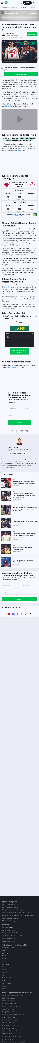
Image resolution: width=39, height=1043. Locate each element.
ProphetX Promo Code (9, 1017)
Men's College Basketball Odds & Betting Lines (16, 912)
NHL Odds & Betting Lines (10, 921)
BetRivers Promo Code (9, 1033)
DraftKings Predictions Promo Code (13, 1014)
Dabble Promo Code (8, 1039)
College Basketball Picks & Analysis (13, 935)
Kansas (4, 980)
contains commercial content (13, 459)
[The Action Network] (6, 2)
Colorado (5, 961)
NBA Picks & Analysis (8, 930)
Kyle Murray (10, 33)
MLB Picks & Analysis (8, 938)
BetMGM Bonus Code (8, 998)
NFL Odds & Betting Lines (10, 904)
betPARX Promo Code (9, 1028)
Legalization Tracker (8, 947)
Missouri (4, 986)
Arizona (4, 958)
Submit (19, 422)
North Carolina (6, 983)
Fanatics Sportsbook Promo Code (12, 995)
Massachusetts (7, 978)
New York (5, 950)
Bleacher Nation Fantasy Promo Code (13, 1042)
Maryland (5, 956)
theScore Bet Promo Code (10, 1025)
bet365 (13, 214)
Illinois (4, 969)
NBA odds (17, 150)
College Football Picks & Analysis (12, 933)
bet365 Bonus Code (8, 1001)
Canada (4, 989)
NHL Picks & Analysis (8, 941)
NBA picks (8, 106)
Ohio (3, 975)
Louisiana (5, 953)
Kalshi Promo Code (8, 1009)
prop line (7, 287)
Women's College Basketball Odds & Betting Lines (17, 915)
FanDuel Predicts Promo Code (11, 1006)
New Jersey (6, 964)
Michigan (5, 972)
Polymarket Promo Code (9, 1003)
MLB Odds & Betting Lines (10, 918)
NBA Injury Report (13, 367)
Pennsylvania (6, 967)
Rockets (7, 248)
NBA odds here (17, 215)
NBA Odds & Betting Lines (10, 907)
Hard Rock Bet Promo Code (10, 1031)
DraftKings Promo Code (9, 1020)
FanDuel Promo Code (8, 1023)
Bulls (6, 239)
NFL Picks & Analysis (8, 927)
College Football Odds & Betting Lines (13, 910)
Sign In (35, 3)
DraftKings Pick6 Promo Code (11, 1036)
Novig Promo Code (8, 1012)
